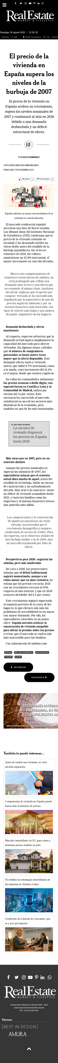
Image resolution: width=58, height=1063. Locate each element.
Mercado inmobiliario (27, 165)
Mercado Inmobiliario (24, 652)
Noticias (8, 652)
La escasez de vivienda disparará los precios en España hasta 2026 (30, 435)
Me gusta (26, 179)
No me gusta (44, 179)
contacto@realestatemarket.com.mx (29, 1008)
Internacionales (42, 652)
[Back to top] (29, 1049)
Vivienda (8, 657)
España (18, 657)
